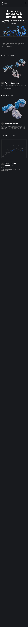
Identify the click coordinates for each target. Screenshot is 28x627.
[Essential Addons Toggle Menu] (25, 3)
